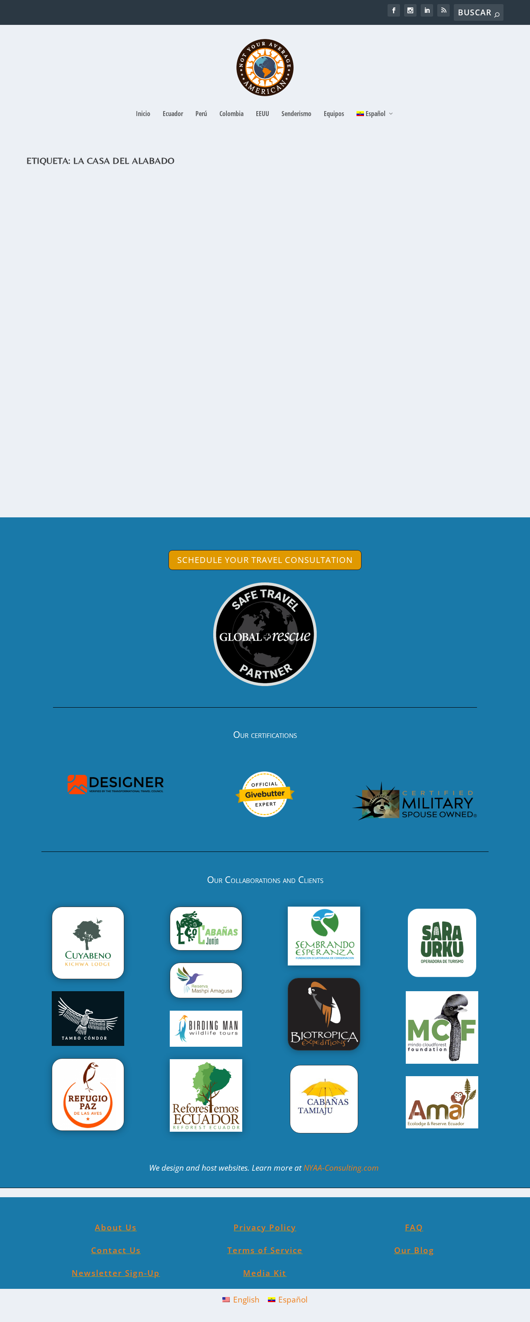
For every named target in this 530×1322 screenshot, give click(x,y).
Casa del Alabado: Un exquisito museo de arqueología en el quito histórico (223, 432)
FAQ (414, 1227)
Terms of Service (265, 1250)
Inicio (143, 114)
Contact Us (116, 1250)
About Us (116, 1227)
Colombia (231, 114)
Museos (195, 445)
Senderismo (296, 114)
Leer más (60, 479)
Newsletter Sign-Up (116, 1273)
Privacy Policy (265, 1227)
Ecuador (173, 114)
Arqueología (127, 445)
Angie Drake (58, 445)
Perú (201, 114)
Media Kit (265, 1273)
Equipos (334, 114)
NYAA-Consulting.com (342, 1167)
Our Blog (414, 1250)
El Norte (174, 445)
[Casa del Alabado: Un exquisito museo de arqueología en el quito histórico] (224, 301)
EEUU (262, 114)
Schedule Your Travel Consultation (265, 559)
